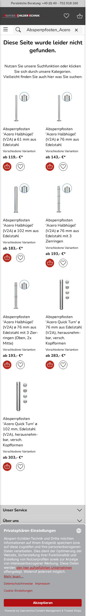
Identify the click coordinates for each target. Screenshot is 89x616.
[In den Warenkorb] (7, 166)
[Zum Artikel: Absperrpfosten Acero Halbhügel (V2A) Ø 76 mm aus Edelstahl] (64, 106)
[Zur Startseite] (21, 16)
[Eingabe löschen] (76, 30)
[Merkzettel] (66, 16)
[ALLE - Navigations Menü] (5, 29)
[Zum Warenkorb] (80, 16)
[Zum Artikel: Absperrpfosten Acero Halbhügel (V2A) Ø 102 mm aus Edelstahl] (21, 198)
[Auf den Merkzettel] (20, 166)
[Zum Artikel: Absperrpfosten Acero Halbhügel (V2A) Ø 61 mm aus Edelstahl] (21, 106)
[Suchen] (19, 30)
